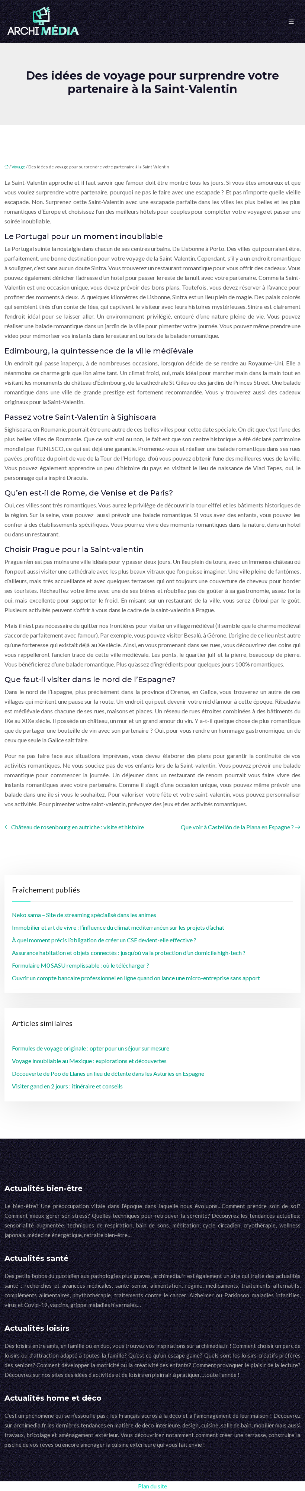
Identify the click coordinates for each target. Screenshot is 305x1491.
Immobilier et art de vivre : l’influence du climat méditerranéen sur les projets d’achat (118, 927)
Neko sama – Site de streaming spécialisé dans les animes (84, 914)
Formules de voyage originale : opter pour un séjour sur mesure (90, 1048)
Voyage (18, 166)
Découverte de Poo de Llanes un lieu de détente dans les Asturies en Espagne (108, 1073)
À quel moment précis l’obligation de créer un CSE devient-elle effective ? (104, 939)
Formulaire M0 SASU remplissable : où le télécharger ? (80, 965)
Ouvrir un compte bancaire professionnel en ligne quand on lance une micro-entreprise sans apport (136, 977)
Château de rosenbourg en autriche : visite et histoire (77, 826)
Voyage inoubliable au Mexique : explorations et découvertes (89, 1060)
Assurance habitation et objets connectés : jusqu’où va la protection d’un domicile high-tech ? (128, 952)
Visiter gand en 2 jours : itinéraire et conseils (67, 1086)
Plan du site (152, 1486)
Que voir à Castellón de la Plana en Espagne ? (237, 826)
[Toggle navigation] (291, 21)
